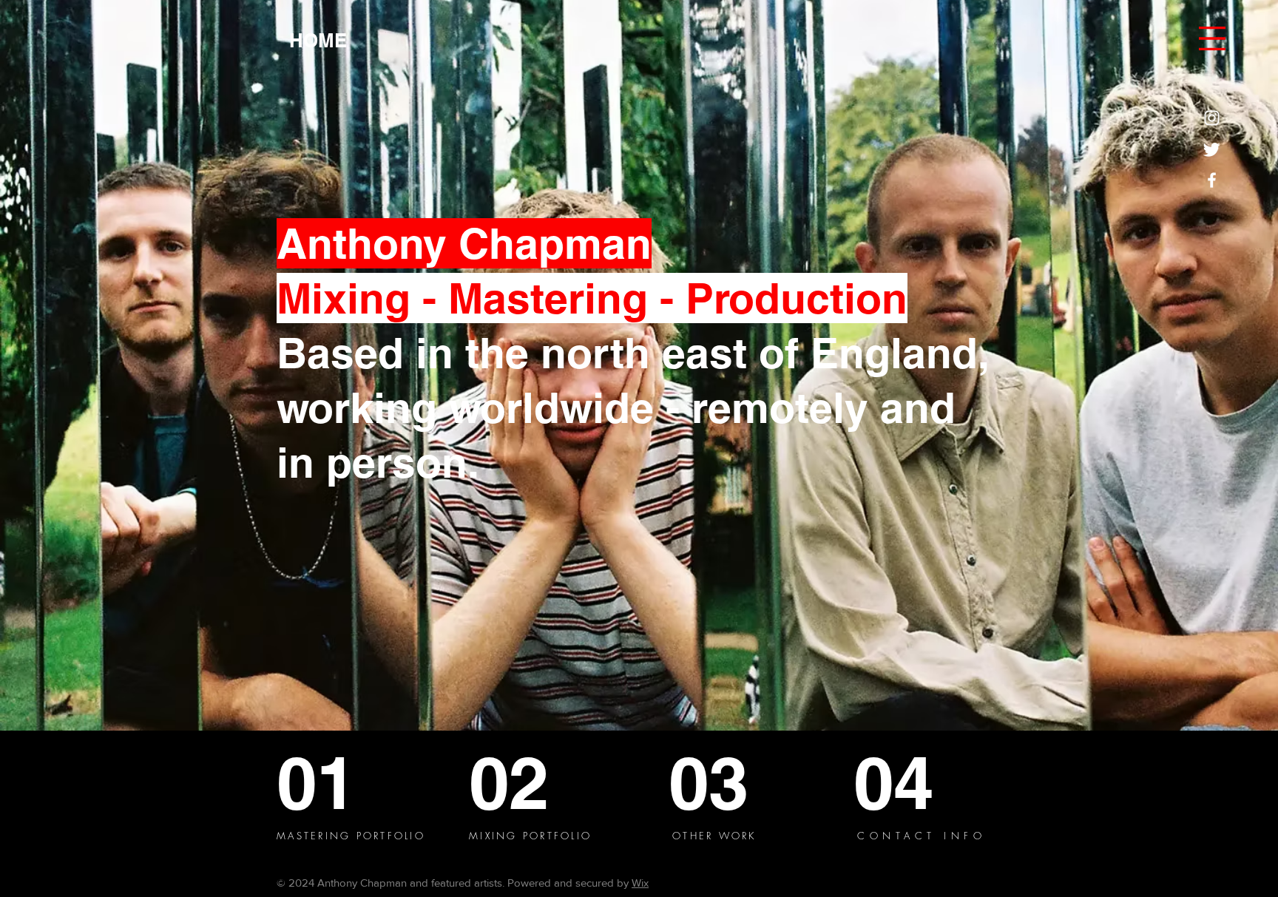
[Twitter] (1212, 149)
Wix (640, 882)
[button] (1212, 38)
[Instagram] (1212, 118)
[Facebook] (1212, 180)
